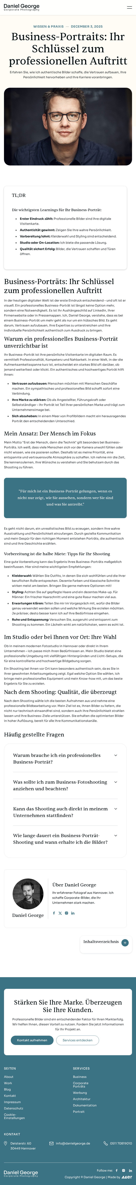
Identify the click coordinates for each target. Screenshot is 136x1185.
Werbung (80, 1093)
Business (80, 1077)
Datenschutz (13, 1108)
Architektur (81, 1099)
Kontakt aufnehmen (32, 1040)
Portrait (79, 1112)
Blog (7, 1089)
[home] (21, 7)
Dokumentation (85, 1105)
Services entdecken (78, 1040)
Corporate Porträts (80, 1084)
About (8, 1077)
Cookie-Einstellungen (14, 1116)
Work (8, 1083)
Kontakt (10, 1096)
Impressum (12, 1102)
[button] (129, 7)
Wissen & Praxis (48, 26)
